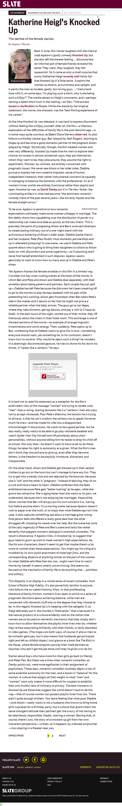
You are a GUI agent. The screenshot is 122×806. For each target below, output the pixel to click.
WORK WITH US (9, 785)
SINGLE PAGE (16, 735)
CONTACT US (8, 782)
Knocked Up (80, 55)
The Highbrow (17, 13)
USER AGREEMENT (54, 778)
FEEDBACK (104, 778)
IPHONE (20, 767)
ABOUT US (6, 778)
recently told (71, 76)
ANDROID (29, 767)
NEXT (62, 735)
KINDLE (37, 767)
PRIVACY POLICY (54, 782)
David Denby (48, 189)
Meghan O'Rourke (20, 44)
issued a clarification (21, 106)
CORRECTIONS (106, 782)
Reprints (85, 767)
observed (81, 134)
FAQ (49, 785)
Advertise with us (108, 767)
